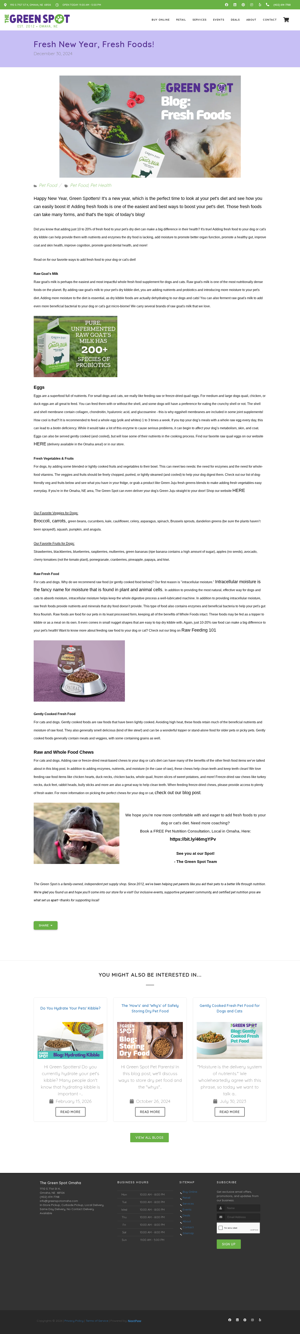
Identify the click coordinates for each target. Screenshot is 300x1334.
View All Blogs (149, 1138)
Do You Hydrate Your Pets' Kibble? (70, 1008)
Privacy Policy (73, 1321)
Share (44, 925)
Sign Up (229, 1244)
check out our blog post (177, 792)
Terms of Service (97, 1321)
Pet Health (100, 185)
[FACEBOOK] (226, 4)
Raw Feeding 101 (198, 630)
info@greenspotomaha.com (59, 1201)
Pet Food (48, 185)
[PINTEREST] (243, 4)
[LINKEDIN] (235, 4)
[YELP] (260, 4)
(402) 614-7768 (49, 1197)
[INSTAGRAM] (252, 4)
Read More (70, 1112)
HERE (40, 443)
